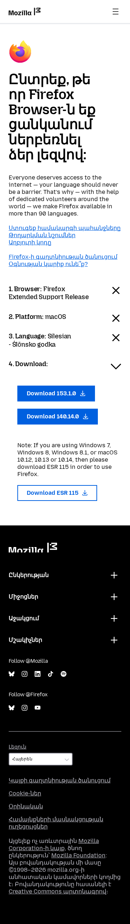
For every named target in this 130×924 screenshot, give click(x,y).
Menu (115, 11)
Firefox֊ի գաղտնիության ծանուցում (63, 256)
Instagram (24, 674)
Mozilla (33, 547)
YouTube (37, 708)
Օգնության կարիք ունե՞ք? (48, 264)
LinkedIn (37, 674)
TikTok (50, 674)
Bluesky (11, 674)
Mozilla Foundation (78, 855)
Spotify (63, 674)
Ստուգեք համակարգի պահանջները (65, 228)
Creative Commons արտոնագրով (57, 891)
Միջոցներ (23, 596)
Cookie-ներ (25, 793)
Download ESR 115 (53, 492)
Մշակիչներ (25, 639)
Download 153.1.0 (52, 393)
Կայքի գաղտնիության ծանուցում (59, 780)
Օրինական (26, 806)
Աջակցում (24, 618)
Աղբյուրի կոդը (30, 242)
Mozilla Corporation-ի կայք (54, 845)
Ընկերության (29, 575)
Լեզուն (17, 747)
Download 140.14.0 (54, 416)
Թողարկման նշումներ (42, 235)
